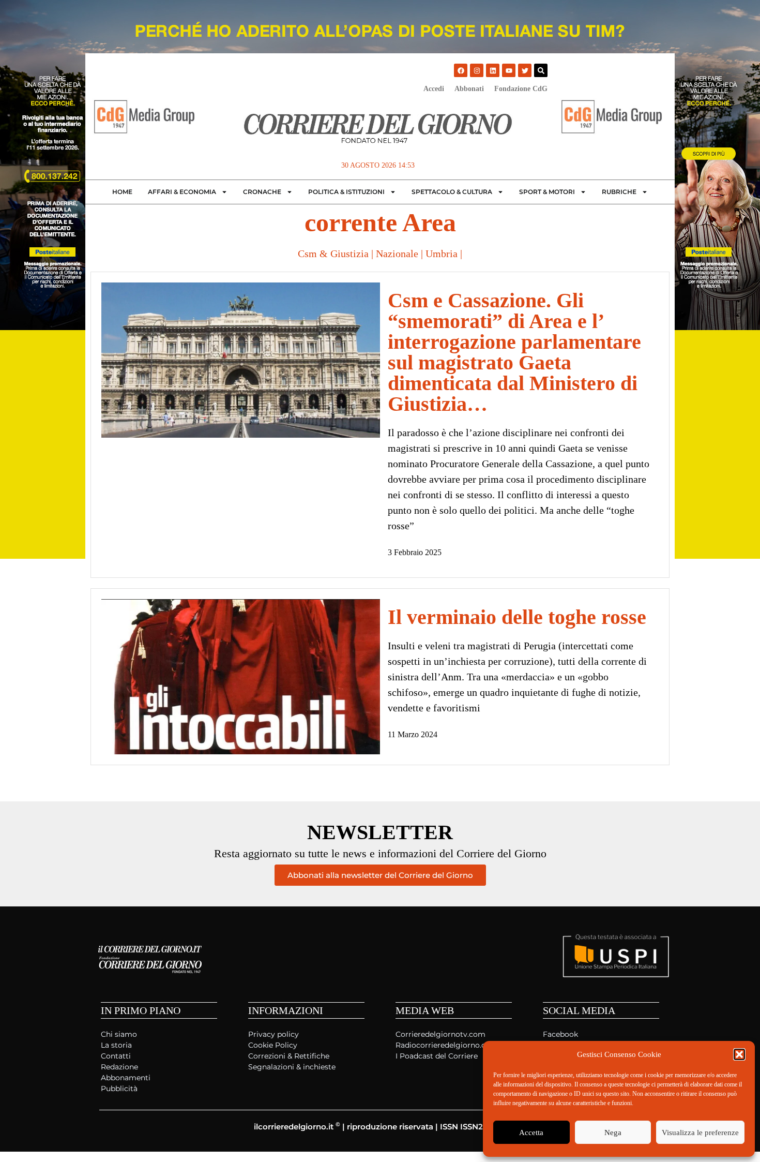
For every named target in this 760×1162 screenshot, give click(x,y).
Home (122, 192)
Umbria (441, 253)
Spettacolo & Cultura (452, 192)
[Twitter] (524, 70)
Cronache (262, 192)
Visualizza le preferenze (700, 1132)
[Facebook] (460, 70)
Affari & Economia (182, 192)
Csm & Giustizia (333, 253)
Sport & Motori (547, 192)
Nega (612, 1132)
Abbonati (469, 89)
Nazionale (397, 253)
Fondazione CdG (521, 89)
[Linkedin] (492, 70)
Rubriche (619, 192)
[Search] (541, 70)
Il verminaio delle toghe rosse (517, 617)
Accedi (433, 89)
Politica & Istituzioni (346, 192)
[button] (739, 1054)
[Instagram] (476, 70)
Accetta (531, 1132)
